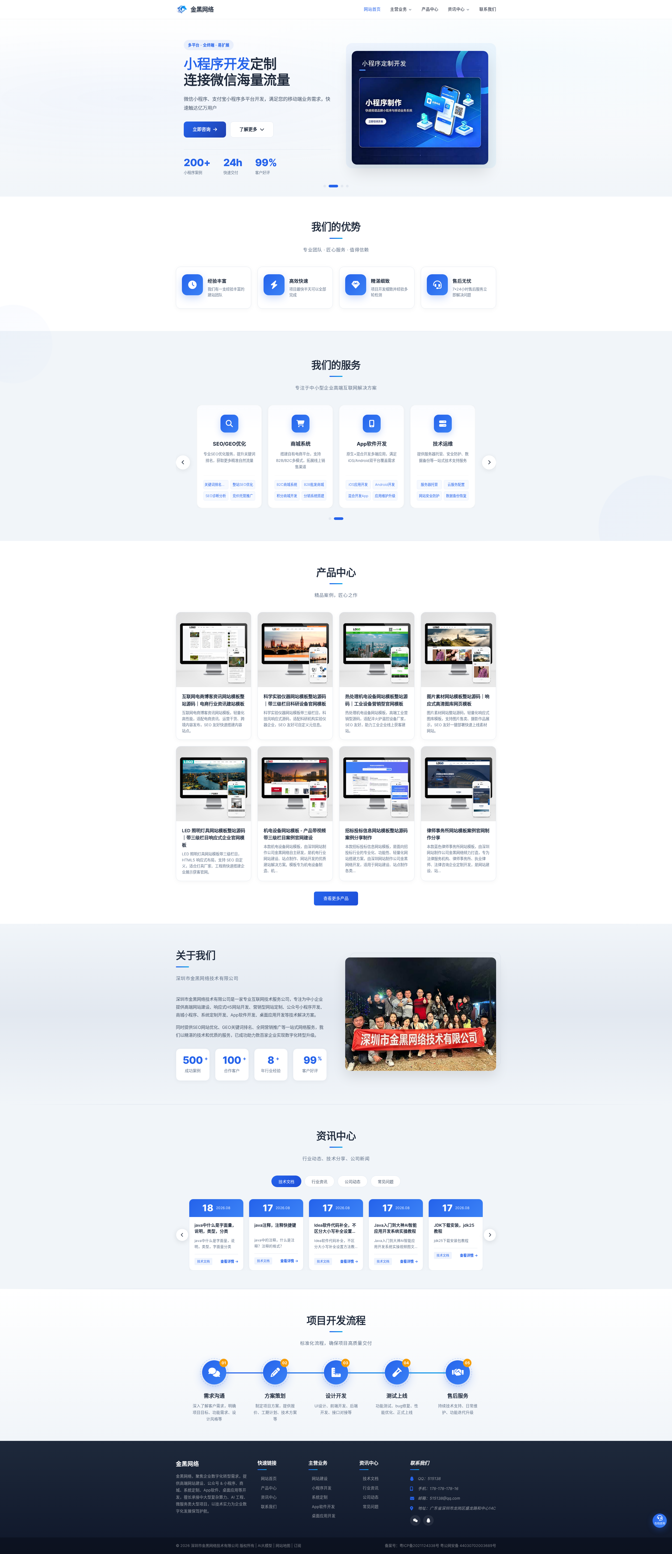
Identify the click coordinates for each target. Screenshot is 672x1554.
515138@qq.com (445, 1498)
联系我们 (269, 1506)
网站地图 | (285, 1545)
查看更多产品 (336, 898)
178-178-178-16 (444, 1488)
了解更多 (248, 129)
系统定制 (320, 1497)
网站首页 (269, 1478)
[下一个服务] (489, 462)
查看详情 (227, 1261)
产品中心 (269, 1488)
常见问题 (385, 1181)
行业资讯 (319, 1181)
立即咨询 (202, 129)
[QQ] (428, 1520)
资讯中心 (269, 1497)
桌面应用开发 (323, 1516)
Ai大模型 (265, 1545)
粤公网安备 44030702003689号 (468, 1545)
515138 (434, 1478)
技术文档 (286, 1181)
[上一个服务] (183, 462)
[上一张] (14, 108)
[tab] (324, 186)
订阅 (297, 1545)
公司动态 (352, 1181)
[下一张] (657, 108)
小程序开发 (322, 1488)
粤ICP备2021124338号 (419, 1545)
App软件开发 (323, 1506)
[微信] (415, 1520)
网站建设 (320, 1478)
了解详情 (213, 649)
